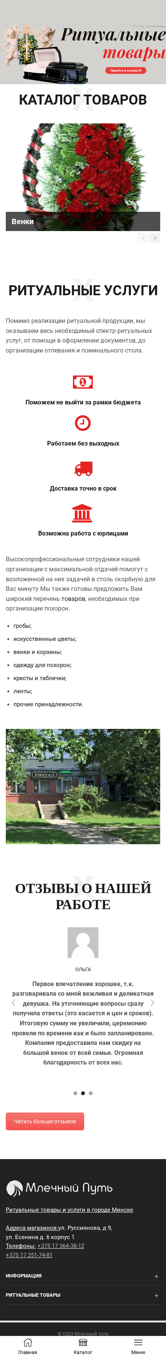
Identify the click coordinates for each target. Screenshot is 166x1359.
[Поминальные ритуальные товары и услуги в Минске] (83, 53)
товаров (73, 598)
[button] (75, 1093)
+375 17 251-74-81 (29, 1255)
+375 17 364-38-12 (60, 1246)
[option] (83, 177)
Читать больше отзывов (45, 1121)
